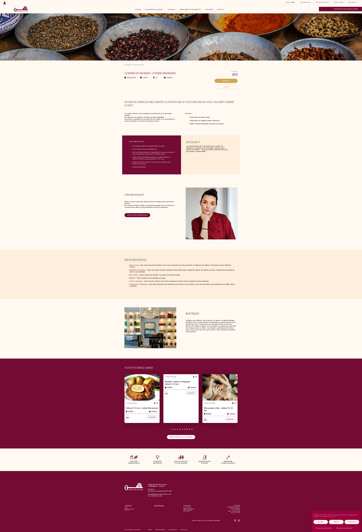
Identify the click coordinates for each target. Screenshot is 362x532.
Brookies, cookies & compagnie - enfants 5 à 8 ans (178, 383)
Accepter (320, 522)
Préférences (352, 522)
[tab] (170, 429)
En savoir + (152, 417)
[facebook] (235, 520)
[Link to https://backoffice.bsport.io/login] (26, 2)
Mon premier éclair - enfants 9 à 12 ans (218, 409)
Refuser (336, 522)
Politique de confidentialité (324, 528)
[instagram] (239, 520)
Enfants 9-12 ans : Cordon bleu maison (142, 408)
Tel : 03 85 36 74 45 (155, 496)
